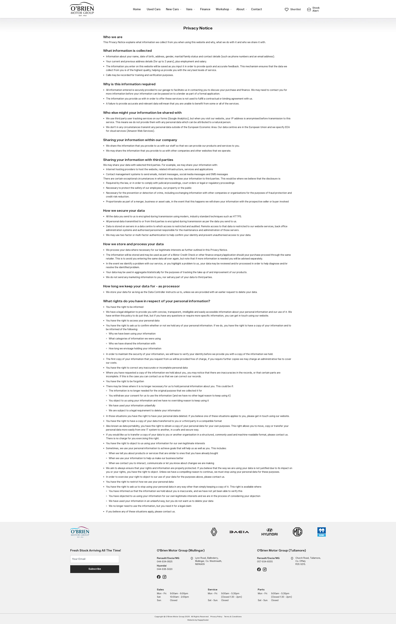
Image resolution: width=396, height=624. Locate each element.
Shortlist (295, 9)
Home (137, 9)
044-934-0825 (164, 561)
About (240, 9)
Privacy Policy (216, 616)
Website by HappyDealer (198, 620)
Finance (205, 9)
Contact (256, 9)
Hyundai (161, 565)
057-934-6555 (265, 561)
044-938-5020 (164, 569)
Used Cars (154, 9)
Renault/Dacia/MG (168, 558)
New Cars (172, 9)
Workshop (222, 9)
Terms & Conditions (233, 616)
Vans (189, 9)
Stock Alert (316, 9)
